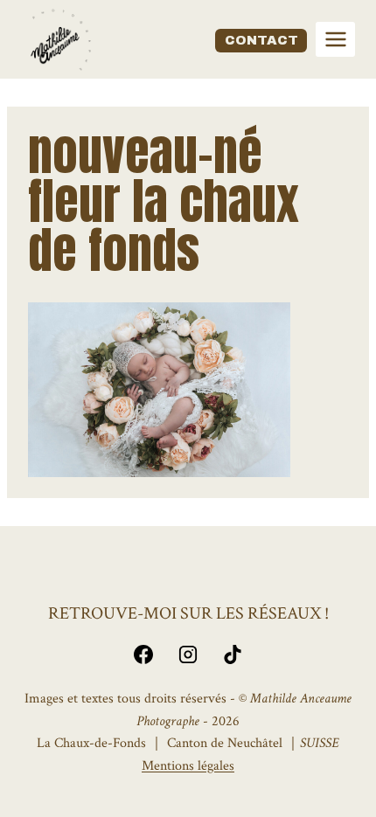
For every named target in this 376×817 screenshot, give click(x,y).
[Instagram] (188, 654)
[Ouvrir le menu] (335, 39)
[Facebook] (143, 654)
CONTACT (261, 40)
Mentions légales (188, 766)
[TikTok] (232, 654)
